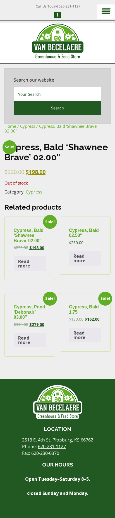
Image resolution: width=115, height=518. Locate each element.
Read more (24, 263)
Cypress (27, 126)
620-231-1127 (69, 6)
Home (10, 126)
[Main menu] (106, 11)
